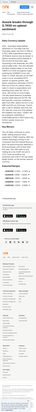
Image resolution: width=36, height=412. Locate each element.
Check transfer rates (8, 318)
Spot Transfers (6, 277)
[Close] (28, 401)
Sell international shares (9, 340)
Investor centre (22, 348)
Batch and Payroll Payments (26, 276)
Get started (24, 7)
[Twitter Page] (14, 242)
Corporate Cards (7, 272)
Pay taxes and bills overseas (10, 333)
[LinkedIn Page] (10, 242)
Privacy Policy (6, 366)
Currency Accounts (7, 285)
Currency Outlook (23, 293)
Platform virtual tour (8, 293)
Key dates (21, 353)
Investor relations (23, 356)
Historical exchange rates (9, 301)
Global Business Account (9, 266)
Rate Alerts (5, 304)
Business (5, 2)
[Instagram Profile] (27, 242)
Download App (22, 284)
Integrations (22, 278)
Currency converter (8, 296)
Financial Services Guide (9, 363)
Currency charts (7, 307)
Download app (6, 323)
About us (5, 348)
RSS (20, 301)
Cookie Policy (9, 410)
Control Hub (22, 266)
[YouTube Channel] (22, 242)
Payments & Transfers (8, 269)
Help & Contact (16, 257)
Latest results (22, 351)
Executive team (6, 375)
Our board (5, 372)
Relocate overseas (7, 330)
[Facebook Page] (6, 242)
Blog (20, 299)
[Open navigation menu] (32, 7)
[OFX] (5, 7)
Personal (13, 2)
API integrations (23, 318)
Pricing (20, 281)
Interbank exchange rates (9, 299)
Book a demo (25, 257)
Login (4, 257)
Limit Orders (6, 282)
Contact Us (5, 351)
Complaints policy (7, 356)
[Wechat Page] (18, 242)
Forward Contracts (7, 279)
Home (3, 12)
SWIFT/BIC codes (7, 309)
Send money (6, 320)
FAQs (9, 257)
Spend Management (24, 269)
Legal (4, 353)
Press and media (23, 320)
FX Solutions (6, 274)
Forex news (22, 296)
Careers (5, 377)
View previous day (9, 198)
